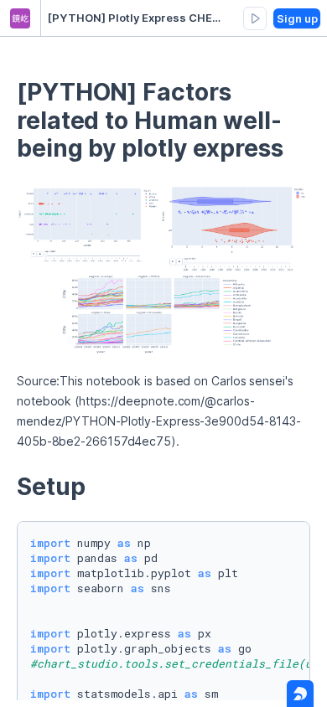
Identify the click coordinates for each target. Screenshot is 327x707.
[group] (255, 18)
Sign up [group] (297, 18)
